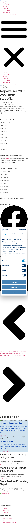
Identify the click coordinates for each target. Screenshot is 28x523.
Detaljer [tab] (14, 234)
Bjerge (5, 3)
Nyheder (5, 8)
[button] (14, 43)
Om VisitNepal (7, 12)
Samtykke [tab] (5, 234)
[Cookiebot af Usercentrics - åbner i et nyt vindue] (19, 230)
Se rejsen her (4, 465)
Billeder (5, 6)
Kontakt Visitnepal (11, 14)
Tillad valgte (14, 287)
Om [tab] (23, 234)
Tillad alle (14, 282)
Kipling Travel (10, 502)
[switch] (24, 265)
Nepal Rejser (6, 10)
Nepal (8, 158)
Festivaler (6, 4)
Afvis (14, 292)
